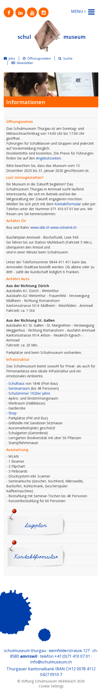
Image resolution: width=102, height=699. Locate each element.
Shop (12, 413)
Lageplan (36, 525)
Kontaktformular (67, 204)
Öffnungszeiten (39, 58)
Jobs (12, 58)
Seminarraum (19, 388)
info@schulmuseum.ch (51, 662)
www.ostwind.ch (63, 227)
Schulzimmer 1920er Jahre (29, 393)
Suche (68, 58)
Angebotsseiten (48, 158)
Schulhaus (16, 383)
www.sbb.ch (40, 227)
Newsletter (25, 63)
